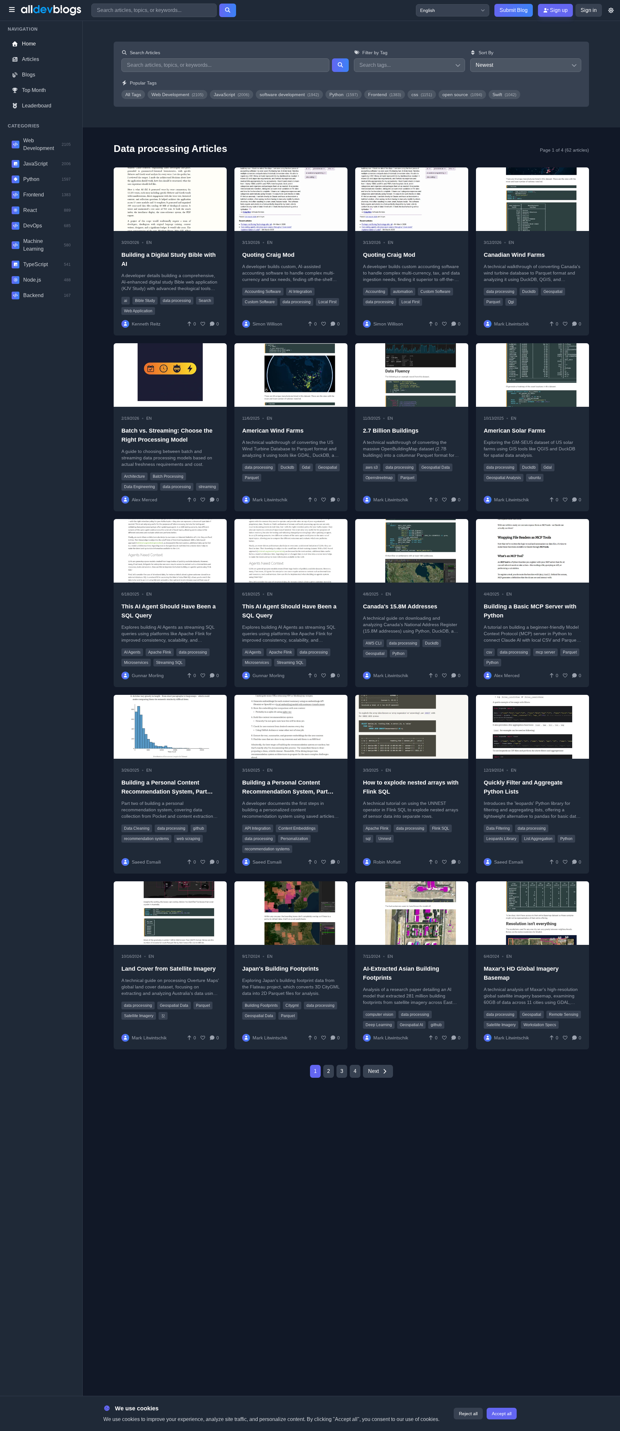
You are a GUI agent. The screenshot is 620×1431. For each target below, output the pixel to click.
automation (403, 291)
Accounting (375, 291)
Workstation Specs (539, 1025)
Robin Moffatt (387, 862)
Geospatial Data (435, 467)
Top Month (34, 90)
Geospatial (553, 291)
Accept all (502, 1413)
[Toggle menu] (12, 10)
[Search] (227, 10)
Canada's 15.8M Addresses (400, 606)
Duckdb (529, 291)
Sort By (486, 52)
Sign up (558, 10)
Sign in (589, 10)
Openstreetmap (379, 477)
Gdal (306, 467)
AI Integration (300, 291)
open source (462, 94)
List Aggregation (538, 838)
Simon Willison (267, 323)
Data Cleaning (137, 828)
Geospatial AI (411, 1025)
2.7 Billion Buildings (390, 430)
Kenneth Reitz (146, 323)
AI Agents (132, 652)
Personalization (294, 838)
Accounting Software (263, 291)
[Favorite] (203, 324)
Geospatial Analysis (503, 477)
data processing (177, 300)
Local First (327, 302)
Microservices (136, 662)
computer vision (379, 1014)
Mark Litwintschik (511, 323)
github (198, 828)
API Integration (258, 828)
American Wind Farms (273, 430)
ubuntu (535, 477)
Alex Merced (144, 499)
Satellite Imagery (138, 1016)
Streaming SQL (169, 662)
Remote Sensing (563, 1014)
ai (125, 300)
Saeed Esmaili (146, 862)
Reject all (468, 1413)
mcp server (545, 652)
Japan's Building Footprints (280, 969)
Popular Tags (143, 82)
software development (289, 94)
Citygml (292, 1005)
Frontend (384, 94)
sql (368, 838)
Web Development (177, 94)
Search (205, 300)
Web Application (138, 311)
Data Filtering (498, 828)
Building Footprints (261, 1005)
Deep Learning (379, 1025)
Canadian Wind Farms (514, 255)
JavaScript (231, 94)
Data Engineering (139, 487)
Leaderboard (36, 105)
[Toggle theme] (610, 10)
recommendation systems (146, 838)
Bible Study (145, 300)
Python (343, 94)
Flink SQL (440, 828)
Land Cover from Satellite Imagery (168, 969)
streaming (207, 487)
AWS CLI (373, 643)
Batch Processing (168, 476)
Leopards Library (501, 838)
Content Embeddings (296, 828)
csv (489, 652)
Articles (30, 59)
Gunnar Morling (148, 675)
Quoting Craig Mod (268, 255)
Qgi (511, 302)
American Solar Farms (514, 430)
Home (29, 43)
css (421, 94)
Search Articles (145, 52)
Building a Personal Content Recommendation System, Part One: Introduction (285, 791)
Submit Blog (514, 10)
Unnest (384, 838)
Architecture (134, 476)
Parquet (493, 302)
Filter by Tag (375, 52)
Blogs (28, 74)
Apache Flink (159, 652)
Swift (504, 94)
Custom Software (260, 302)
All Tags (133, 94)
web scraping (188, 838)
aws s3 (372, 467)
